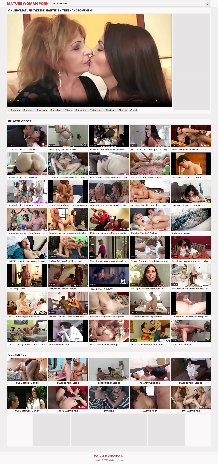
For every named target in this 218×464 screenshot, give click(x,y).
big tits (123, 110)
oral (135, 110)
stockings (97, 110)
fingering (82, 110)
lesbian (110, 110)
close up (42, 110)
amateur (57, 110)
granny (29, 110)
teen (69, 110)
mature (16, 110)
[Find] (208, 4)
